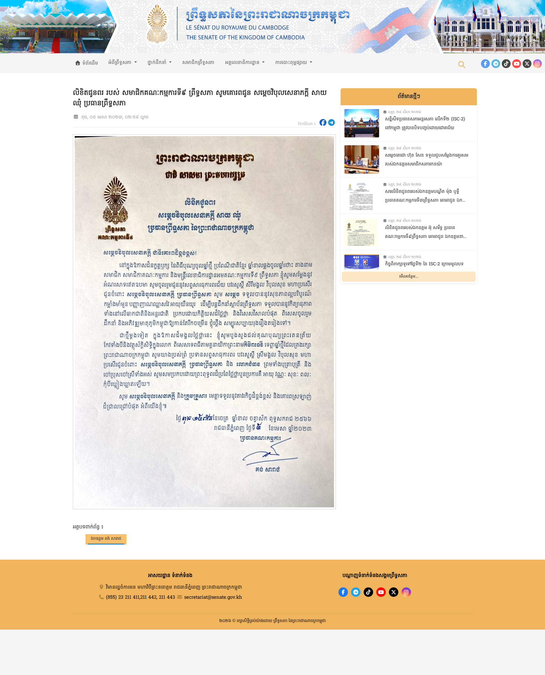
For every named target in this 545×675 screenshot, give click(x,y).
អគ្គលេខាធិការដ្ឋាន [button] (243, 62)
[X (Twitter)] (527, 63)
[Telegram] (495, 63)
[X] (393, 592)
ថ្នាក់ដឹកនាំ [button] (158, 62)
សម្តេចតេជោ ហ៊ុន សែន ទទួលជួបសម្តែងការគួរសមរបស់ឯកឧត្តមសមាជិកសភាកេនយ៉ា (426, 160)
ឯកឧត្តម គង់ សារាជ (106, 539)
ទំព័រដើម (89, 63)
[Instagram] (537, 63)
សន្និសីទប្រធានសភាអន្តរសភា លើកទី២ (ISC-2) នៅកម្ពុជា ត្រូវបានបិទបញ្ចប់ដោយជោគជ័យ (425, 124)
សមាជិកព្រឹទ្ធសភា (198, 62)
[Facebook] (485, 63)
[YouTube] (516, 63)
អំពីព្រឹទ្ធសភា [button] (120, 62)
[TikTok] (506, 63)
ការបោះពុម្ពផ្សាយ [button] (291, 62)
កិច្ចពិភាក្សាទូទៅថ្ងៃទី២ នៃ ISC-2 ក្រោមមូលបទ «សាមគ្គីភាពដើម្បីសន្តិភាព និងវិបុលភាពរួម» (424, 269)
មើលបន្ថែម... (408, 277)
